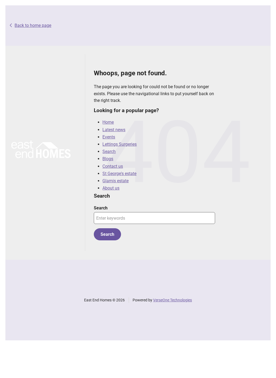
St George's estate (119, 173)
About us (110, 188)
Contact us (112, 166)
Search (109, 151)
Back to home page (33, 25)
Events (108, 137)
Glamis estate (115, 180)
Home (108, 122)
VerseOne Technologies (172, 300)
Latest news (113, 129)
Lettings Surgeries (119, 144)
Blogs (107, 158)
